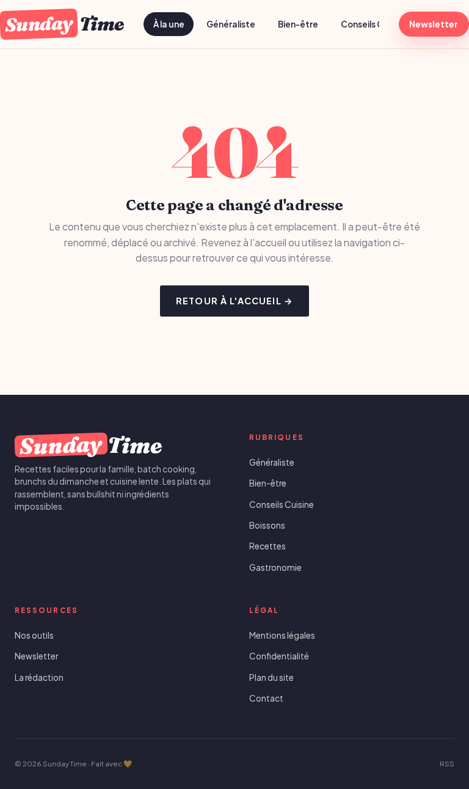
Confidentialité (279, 656)
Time (64, 24)
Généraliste (230, 24)
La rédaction (39, 677)
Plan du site (271, 677)
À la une (168, 24)
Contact (266, 698)
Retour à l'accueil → (234, 300)
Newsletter (433, 24)
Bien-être (298, 24)
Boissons (267, 525)
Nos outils (34, 635)
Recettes (267, 546)
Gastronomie (275, 567)
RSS (447, 763)
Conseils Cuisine (374, 24)
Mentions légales (282, 635)
